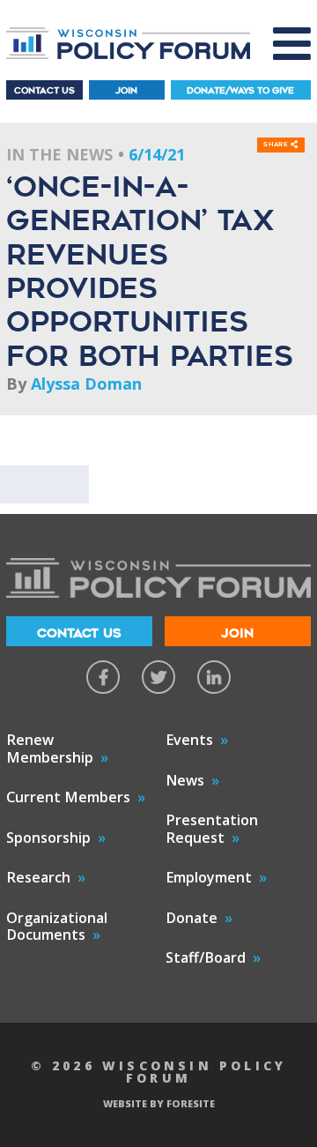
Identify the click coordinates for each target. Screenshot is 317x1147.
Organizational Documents (56, 926)
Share (277, 145)
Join (126, 90)
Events (189, 739)
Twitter (158, 677)
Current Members (68, 797)
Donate (191, 917)
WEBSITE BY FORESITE (159, 1103)
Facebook (103, 677)
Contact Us (44, 90)
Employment (209, 877)
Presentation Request (212, 828)
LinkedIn (214, 677)
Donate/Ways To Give (240, 90)
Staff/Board (206, 957)
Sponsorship (48, 837)
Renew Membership (49, 748)
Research (38, 877)
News (185, 780)
